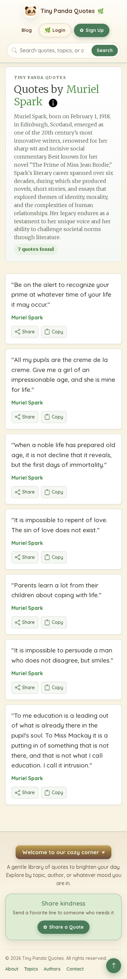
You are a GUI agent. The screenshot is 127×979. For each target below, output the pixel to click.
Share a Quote (63, 927)
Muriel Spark (27, 317)
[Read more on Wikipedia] (53, 102)
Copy (57, 332)
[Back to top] (113, 965)
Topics (31, 969)
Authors (52, 969)
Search (105, 50)
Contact (75, 969)
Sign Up (92, 30)
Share (28, 332)
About (11, 969)
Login (55, 30)
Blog (26, 30)
